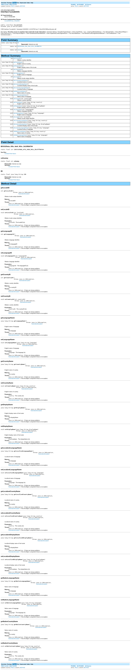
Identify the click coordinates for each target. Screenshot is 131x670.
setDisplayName (17, 106)
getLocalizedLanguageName (21, 87)
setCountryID (16, 98)
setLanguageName (18, 113)
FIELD (12, 6)
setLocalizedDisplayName (20, 124)
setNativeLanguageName (20, 135)
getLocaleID (16, 77)
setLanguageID (17, 109)
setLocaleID (16, 117)
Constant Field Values (10, 153)
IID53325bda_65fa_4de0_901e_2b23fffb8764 (29, 46)
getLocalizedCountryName (20, 80)
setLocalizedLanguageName (21, 128)
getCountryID (16, 58)
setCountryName (17, 102)
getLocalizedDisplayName (20, 84)
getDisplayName (17, 66)
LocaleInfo (17, 21)
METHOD (22, 6)
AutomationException (24, 194)
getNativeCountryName (19, 91)
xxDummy (20, 50)
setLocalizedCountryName (20, 120)
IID (18, 43)
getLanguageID (17, 69)
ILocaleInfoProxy (9, 21)
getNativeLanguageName (20, 95)
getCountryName (17, 62)
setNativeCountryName (19, 131)
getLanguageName (18, 73)
